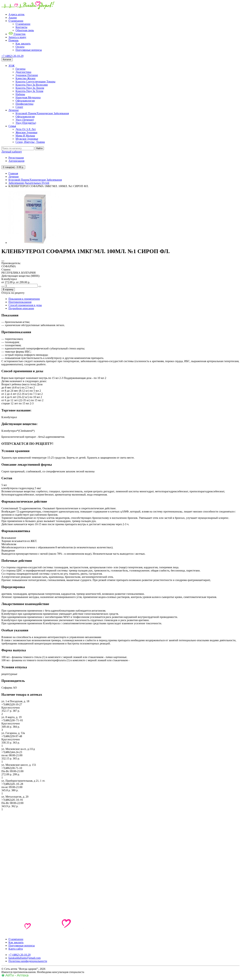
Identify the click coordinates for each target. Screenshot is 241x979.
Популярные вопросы (29, 49)
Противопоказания (19, 301)
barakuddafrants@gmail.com (24, 957)
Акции (12, 17)
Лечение (13, 110)
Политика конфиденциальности (27, 961)
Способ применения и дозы (25, 305)
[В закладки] (2, 260)
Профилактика (24, 103)
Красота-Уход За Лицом (30, 87)
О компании (15, 20)
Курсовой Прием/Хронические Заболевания (42, 113)
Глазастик (19, 34)
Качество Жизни (25, 78)
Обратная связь (25, 30)
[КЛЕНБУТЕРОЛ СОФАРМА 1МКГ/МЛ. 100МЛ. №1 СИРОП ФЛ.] (34, 242)
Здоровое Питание (27, 75)
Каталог (7, 59)
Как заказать (23, 43)
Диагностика (23, 71)
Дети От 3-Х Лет (26, 129)
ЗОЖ (11, 65)
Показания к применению (24, 298)
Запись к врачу (17, 37)
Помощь (13, 40)
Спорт (19, 106)
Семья (12, 126)
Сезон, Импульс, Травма (30, 141)
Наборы (20, 94)
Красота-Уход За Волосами (32, 84)
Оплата (20, 46)
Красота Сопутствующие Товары (35, 81)
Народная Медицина (28, 97)
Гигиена (20, 68)
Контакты (21, 27)
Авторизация (16, 160)
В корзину (8, 289)
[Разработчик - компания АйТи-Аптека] (14, 975)
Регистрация (16, 157)
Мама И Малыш (25, 135)
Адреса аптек (16, 14)
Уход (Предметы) (26, 122)
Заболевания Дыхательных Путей (28, 182)
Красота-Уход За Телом (29, 91)
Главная (13, 173)
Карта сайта (15, 948)
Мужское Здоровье (27, 138)
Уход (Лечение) (25, 119)
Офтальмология (25, 100)
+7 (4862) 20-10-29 (12, 55)
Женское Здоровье (26, 132)
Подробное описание (21, 308)
